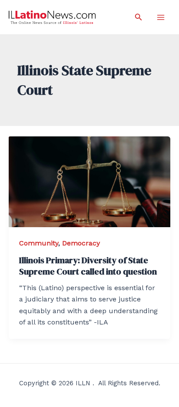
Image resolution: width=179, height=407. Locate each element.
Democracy (81, 243)
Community (38, 243)
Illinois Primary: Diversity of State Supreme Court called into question (88, 266)
